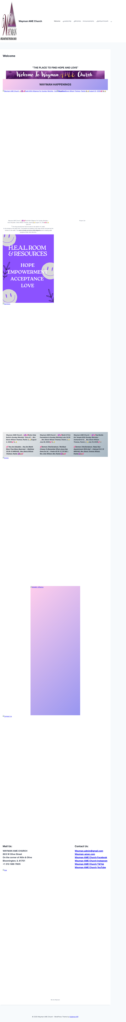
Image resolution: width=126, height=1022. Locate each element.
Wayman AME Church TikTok (89, 864)
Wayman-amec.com (85, 854)
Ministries (77, 21)
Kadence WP (74, 1017)
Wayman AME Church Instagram (91, 861)
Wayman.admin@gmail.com (89, 851)
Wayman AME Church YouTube (90, 867)
